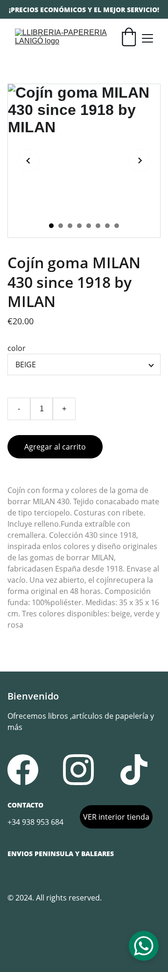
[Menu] (147, 38)
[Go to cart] (129, 38)
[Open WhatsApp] (144, 946)
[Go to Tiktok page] (134, 769)
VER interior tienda (116, 817)
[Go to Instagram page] (78, 769)
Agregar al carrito (55, 447)
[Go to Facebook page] (22, 769)
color (16, 348)
